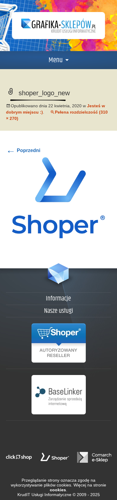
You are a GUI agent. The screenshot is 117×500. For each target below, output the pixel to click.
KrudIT (23, 494)
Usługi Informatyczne (51, 494)
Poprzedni (23, 150)
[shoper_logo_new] (58, 197)
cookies (58, 489)
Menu (56, 60)
